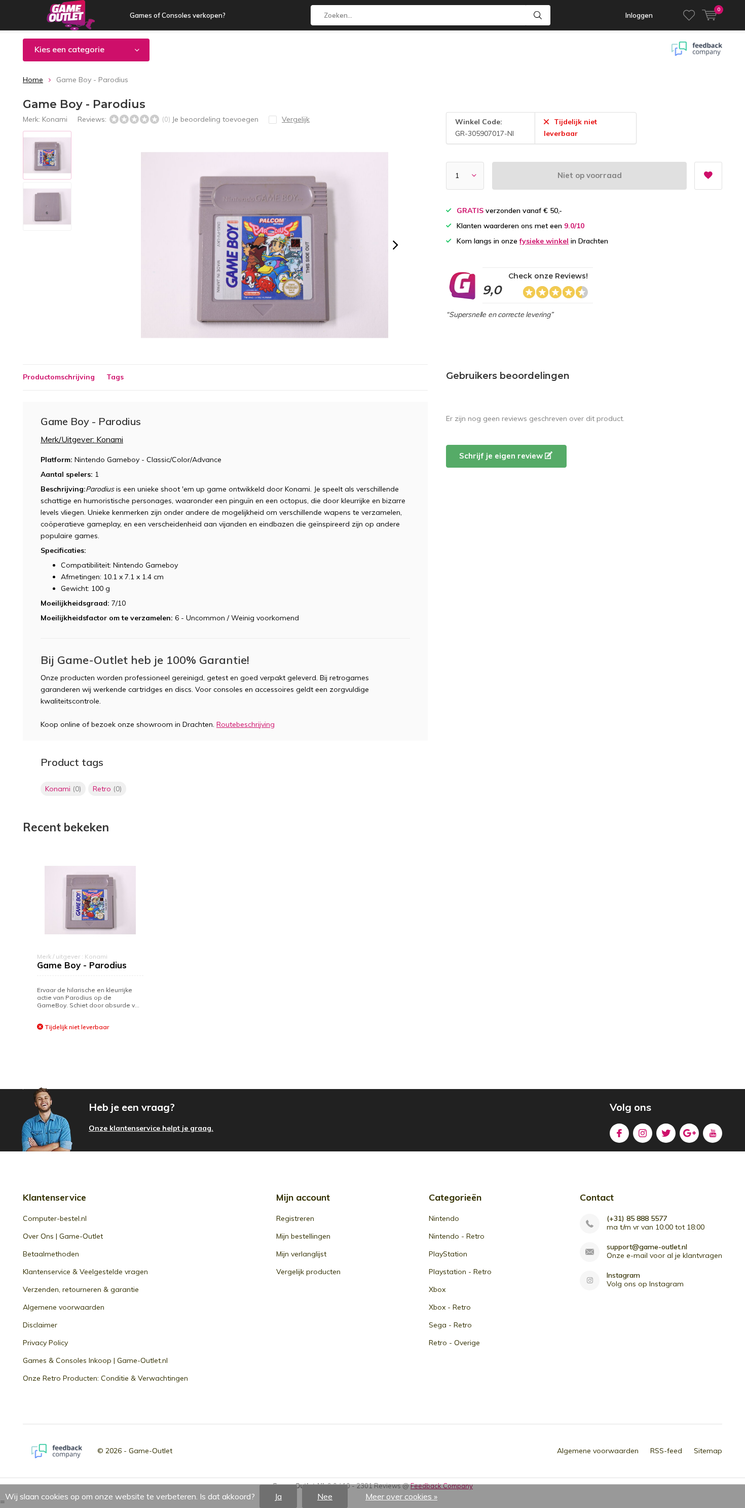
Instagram (642, 1133)
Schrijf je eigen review (502, 456)
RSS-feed (666, 1450)
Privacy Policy (45, 1342)
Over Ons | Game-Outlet (63, 1236)
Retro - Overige (454, 1342)
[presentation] (395, 245)
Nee (324, 1496)
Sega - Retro (450, 1324)
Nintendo (444, 1218)
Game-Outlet (150, 1450)
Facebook (619, 1133)
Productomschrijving (59, 376)
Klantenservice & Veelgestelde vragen (85, 1271)
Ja (278, 1496)
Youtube (712, 1133)
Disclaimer (40, 1324)
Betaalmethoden (51, 1253)
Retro (107, 788)
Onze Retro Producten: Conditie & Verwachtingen (105, 1378)
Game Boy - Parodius (82, 965)
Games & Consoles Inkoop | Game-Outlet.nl (95, 1360)
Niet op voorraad (589, 175)
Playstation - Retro (460, 1271)
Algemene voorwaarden (63, 1307)
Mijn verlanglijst (301, 1253)
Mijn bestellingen (303, 1236)
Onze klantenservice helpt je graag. (151, 1128)
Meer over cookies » (401, 1496)
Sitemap (708, 1450)
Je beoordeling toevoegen (215, 119)
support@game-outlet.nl (647, 1247)
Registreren (295, 1218)
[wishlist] (689, 15)
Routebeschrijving (245, 724)
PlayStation (448, 1253)
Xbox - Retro (450, 1307)
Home (33, 79)
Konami (54, 119)
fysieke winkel (544, 241)
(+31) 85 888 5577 (637, 1218)
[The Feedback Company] (57, 1451)
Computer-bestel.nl (55, 1218)
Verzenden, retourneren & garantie (81, 1289)
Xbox (437, 1289)
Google (689, 1133)
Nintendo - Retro (457, 1236)
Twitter (666, 1133)
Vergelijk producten (308, 1271)
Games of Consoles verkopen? (178, 15)
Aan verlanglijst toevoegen (708, 176)
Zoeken (538, 15)
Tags (115, 376)
